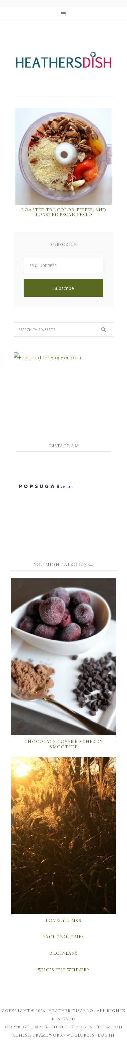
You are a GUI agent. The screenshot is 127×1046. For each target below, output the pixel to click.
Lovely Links (63, 920)
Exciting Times (63, 937)
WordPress (80, 1035)
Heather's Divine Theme (82, 1027)
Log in (106, 1035)
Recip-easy (63, 953)
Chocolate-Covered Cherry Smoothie (63, 744)
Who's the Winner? (63, 970)
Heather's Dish (63, 63)
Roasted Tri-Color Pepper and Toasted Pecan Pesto (63, 212)
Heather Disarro (70, 1010)
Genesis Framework (38, 1035)
